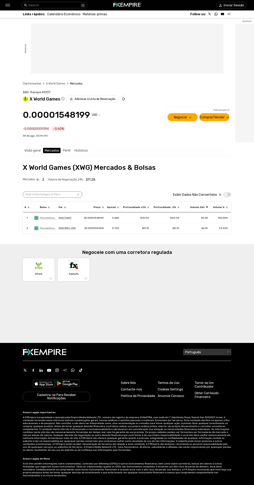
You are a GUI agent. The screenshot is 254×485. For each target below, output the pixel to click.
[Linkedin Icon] (41, 370)
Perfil (66, 150)
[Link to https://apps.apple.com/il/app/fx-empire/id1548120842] (44, 384)
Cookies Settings (170, 389)
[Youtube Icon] (49, 370)
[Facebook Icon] (33, 370)
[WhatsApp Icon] (72, 370)
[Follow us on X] (209, 14)
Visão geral (32, 150)
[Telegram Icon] (65, 370)
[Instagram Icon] (57, 370)
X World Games (55, 83)
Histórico (81, 150)
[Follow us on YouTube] (222, 14)
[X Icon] (25, 370)
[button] (7, 5)
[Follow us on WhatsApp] (216, 14)
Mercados (52, 150)
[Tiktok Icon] (80, 370)
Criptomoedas (32, 83)
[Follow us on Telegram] (228, 14)
